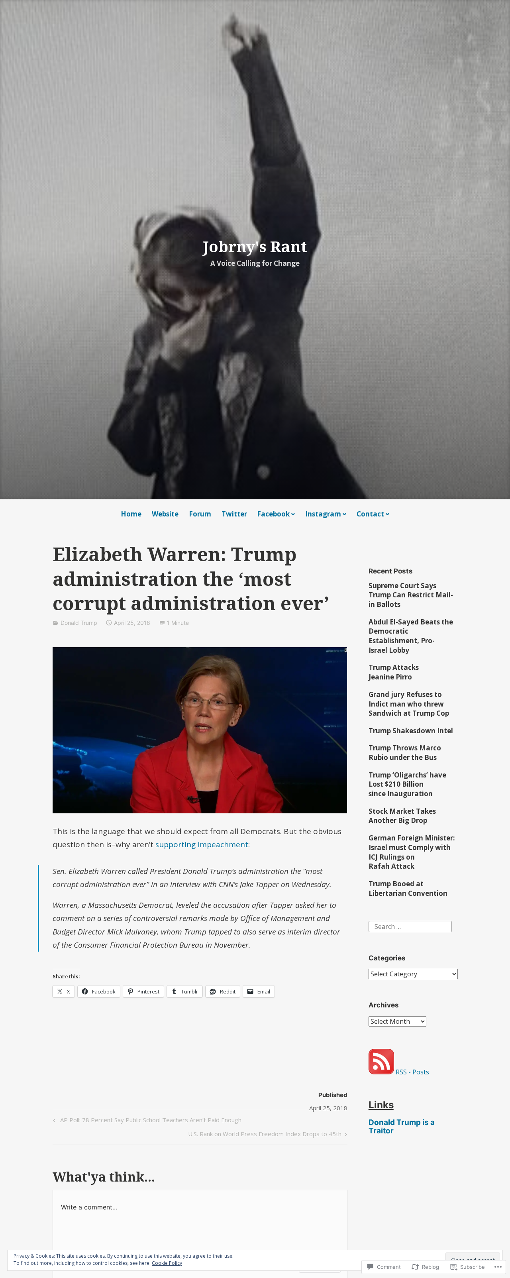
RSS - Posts (412, 1072)
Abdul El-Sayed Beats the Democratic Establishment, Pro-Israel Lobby (411, 636)
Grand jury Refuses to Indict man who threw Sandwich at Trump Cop (409, 704)
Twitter (234, 513)
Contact (370, 513)
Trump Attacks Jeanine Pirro (394, 672)
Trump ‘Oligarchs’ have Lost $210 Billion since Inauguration (407, 784)
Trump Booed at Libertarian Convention (408, 888)
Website (165, 513)
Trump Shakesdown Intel (411, 730)
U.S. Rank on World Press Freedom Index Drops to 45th (264, 1135)
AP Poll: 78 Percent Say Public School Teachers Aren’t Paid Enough (146, 1121)
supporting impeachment (201, 844)
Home (131, 513)
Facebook (273, 513)
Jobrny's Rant (255, 246)
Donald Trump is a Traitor (402, 1126)
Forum (200, 513)
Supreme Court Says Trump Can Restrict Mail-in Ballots (411, 595)
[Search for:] (410, 925)
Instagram (323, 513)
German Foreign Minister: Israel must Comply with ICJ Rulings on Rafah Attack (412, 852)
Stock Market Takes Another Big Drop (402, 816)
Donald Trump (79, 622)
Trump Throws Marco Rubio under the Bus (405, 752)
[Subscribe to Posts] (381, 1072)
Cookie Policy (167, 1263)
